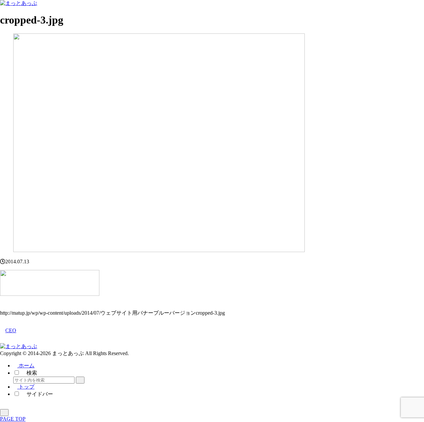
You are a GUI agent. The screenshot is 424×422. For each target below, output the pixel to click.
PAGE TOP (13, 419)
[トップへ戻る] (4, 412)
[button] (80, 380)
